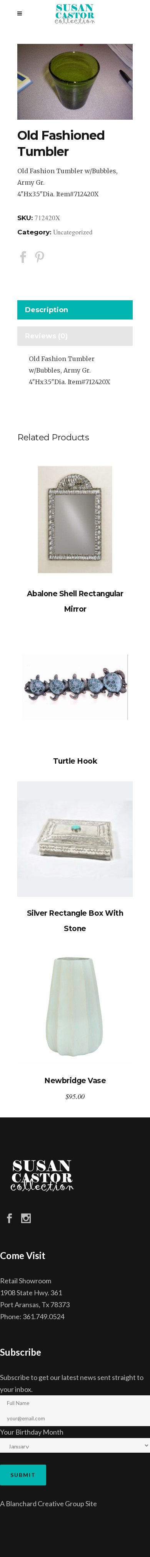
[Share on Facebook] (23, 257)
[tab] (75, 311)
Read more (75, 520)
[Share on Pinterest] (39, 257)
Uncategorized (73, 231)
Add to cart (75, 1007)
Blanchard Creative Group (45, 1503)
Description (46, 310)
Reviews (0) (46, 336)
